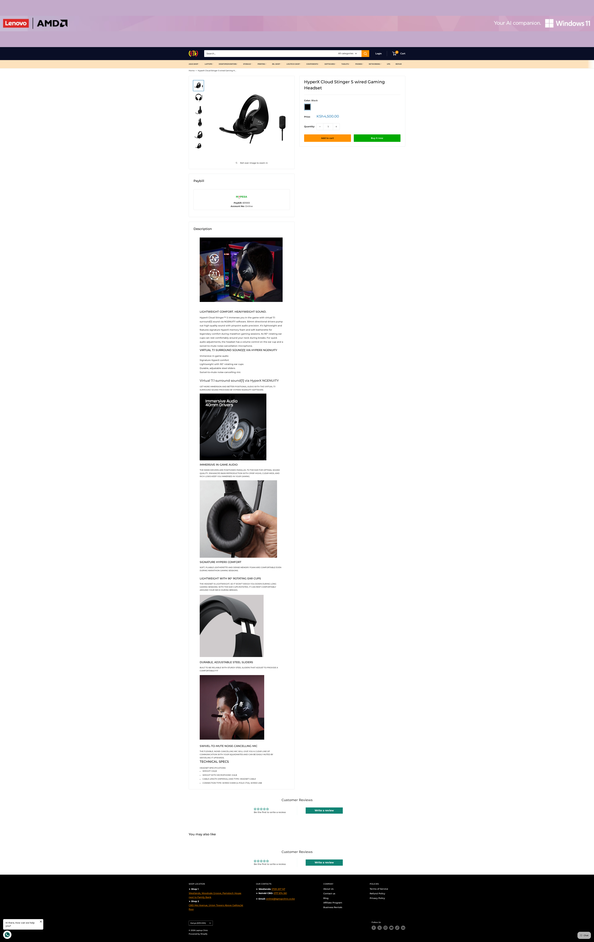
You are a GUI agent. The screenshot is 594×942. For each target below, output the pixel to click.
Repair (399, 64)
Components (312, 64)
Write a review (324, 810)
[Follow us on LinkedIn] (403, 928)
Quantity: (309, 126)
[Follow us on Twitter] (379, 928)
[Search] (365, 53)
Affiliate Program (332, 902)
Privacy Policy (377, 898)
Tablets (345, 64)
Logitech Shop (293, 64)
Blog (326, 898)
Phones (358, 64)
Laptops (208, 64)
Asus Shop (193, 64)
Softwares (330, 64)
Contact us (329, 893)
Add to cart (327, 138)
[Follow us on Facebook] (374, 928)
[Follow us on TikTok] (397, 928)
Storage (247, 64)
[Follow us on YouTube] (391, 928)
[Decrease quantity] (320, 126)
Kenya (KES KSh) (198, 923)
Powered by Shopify (198, 934)
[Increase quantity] (336, 126)
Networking (374, 64)
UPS (388, 64)
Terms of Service (379, 888)
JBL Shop (276, 64)
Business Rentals (332, 907)
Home (192, 70)
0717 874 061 (280, 893)
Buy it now (377, 138)
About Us (328, 888)
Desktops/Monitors (228, 64)
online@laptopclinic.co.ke (280, 898)
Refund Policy (377, 893)
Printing (261, 64)
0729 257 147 (278, 889)
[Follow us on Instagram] (385, 928)
